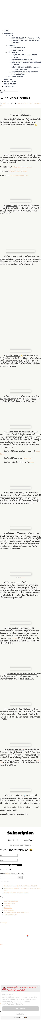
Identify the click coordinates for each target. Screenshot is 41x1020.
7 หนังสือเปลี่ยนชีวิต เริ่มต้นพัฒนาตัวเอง (16, 893)
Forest (31, 462)
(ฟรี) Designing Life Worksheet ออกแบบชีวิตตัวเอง (24, 73)
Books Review (10, 84)
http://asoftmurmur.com (22, 167)
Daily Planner (17, 50)
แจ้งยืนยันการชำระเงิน (15, 77)
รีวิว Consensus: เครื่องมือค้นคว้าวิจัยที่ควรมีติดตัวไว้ (20, 886)
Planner (11, 45)
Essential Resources (11, 901)
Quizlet (14, 638)
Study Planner (18, 48)
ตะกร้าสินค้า (7, 962)
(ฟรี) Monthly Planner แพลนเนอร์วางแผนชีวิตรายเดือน (25, 68)
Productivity (10, 81)
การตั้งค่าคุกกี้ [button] (20, 1014)
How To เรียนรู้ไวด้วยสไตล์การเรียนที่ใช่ (25, 38)
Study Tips (28, 103)
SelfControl (27, 458)
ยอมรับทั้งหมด (20, 1009)
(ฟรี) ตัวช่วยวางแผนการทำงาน (22, 60)
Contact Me (9, 86)
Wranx (22, 577)
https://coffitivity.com (18, 171)
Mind (4, 103)
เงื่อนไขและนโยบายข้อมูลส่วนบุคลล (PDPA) (16, 912)
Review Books (9, 910)
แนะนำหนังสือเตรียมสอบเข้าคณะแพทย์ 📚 (16, 936)
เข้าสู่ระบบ (7, 874)
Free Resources (15, 52)
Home (6, 31)
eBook (10, 35)
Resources (8, 33)
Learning (8, 79)
